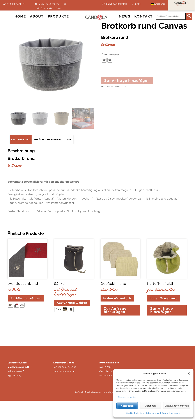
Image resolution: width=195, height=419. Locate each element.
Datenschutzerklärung (156, 413)
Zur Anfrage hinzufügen (127, 80)
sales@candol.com (64, 371)
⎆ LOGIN (136, 4)
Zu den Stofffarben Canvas (28, 219)
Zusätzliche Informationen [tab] (53, 139)
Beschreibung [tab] (20, 139)
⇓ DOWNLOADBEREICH (114, 4)
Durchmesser (110, 54)
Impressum (175, 413)
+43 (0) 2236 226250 (64, 367)
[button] (188, 373)
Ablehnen (150, 405)
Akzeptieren (127, 405)
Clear (12, 314)
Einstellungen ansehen (177, 405)
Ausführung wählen (25, 298)
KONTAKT (143, 16)
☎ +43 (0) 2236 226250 (47, 4)
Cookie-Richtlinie (135, 413)
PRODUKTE (58, 16)
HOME (20, 16)
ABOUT (37, 16)
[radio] (104, 60)
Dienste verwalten (127, 397)
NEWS (124, 16)
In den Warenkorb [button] (117, 298)
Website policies (109, 371)
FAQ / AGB (105, 367)
